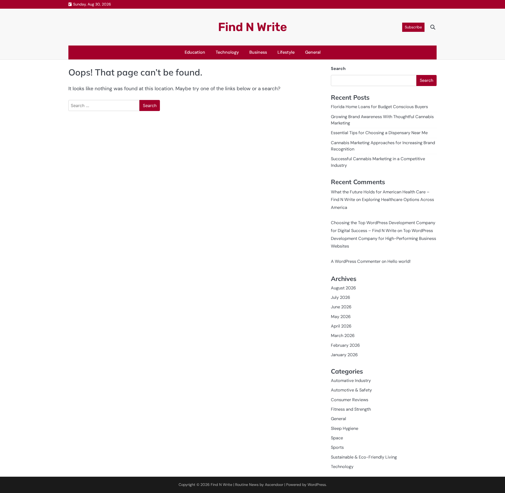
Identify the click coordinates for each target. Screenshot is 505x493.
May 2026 (341, 316)
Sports (337, 447)
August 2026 (343, 288)
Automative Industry (351, 380)
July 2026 (340, 297)
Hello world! (399, 261)
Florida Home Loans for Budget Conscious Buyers (379, 106)
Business (258, 52)
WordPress (316, 484)
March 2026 (343, 335)
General (313, 52)
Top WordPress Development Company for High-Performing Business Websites (383, 238)
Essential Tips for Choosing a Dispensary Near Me (379, 132)
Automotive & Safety (351, 390)
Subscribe (413, 27)
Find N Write (252, 27)
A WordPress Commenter (356, 261)
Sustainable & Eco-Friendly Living (364, 457)
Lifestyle (286, 52)
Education (195, 52)
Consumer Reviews (349, 400)
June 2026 (341, 307)
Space (337, 438)
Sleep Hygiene (344, 428)
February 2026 (345, 345)
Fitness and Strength (351, 409)
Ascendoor (274, 484)
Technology (227, 52)
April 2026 (341, 326)
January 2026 (344, 355)
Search (338, 68)
